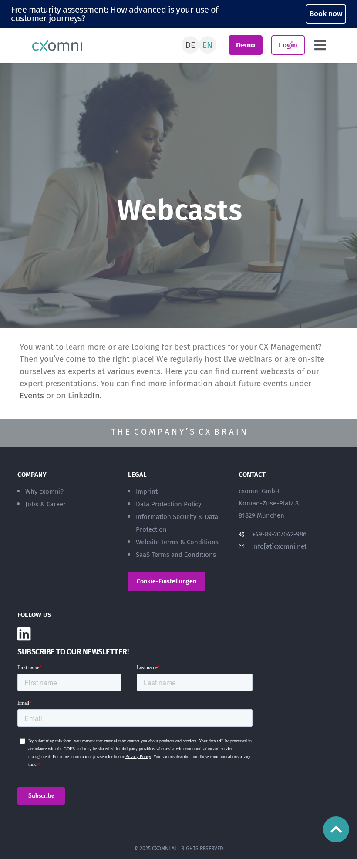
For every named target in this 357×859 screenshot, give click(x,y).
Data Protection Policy (168, 504)
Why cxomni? (44, 491)
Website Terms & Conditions (177, 542)
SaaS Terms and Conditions (176, 555)
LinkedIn (84, 396)
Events (32, 396)
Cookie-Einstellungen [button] (166, 581)
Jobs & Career (45, 504)
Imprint (147, 491)
